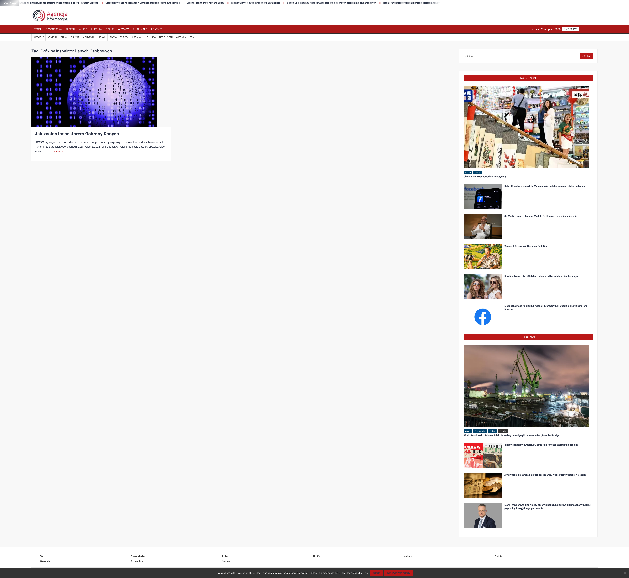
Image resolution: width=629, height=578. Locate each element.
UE (146, 37)
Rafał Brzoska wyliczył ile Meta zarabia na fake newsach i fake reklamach (545, 186)
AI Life (83, 29)
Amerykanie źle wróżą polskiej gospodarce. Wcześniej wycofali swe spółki (545, 475)
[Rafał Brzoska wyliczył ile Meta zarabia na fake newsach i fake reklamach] (483, 196)
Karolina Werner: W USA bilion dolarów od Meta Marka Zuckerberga (541, 276)
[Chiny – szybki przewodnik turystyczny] (526, 126)
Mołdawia (88, 37)
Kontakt (156, 29)
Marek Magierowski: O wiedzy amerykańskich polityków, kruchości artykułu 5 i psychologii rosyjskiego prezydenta (547, 506)
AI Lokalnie (140, 29)
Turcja (124, 37)
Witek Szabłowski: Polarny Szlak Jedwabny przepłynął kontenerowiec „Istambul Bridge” (512, 435)
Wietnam (181, 37)
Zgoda (376, 572)
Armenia (52, 37)
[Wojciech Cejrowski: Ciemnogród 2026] (483, 256)
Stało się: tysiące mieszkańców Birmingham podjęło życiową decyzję (76, 3)
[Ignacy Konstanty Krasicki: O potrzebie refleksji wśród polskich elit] (483, 455)
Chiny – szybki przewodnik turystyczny (485, 176)
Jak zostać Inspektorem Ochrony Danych (77, 134)
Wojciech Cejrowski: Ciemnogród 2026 (525, 246)
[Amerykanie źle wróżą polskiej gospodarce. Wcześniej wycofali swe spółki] (483, 485)
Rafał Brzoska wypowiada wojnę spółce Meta (429, 3)
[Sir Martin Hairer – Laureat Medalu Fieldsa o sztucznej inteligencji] (483, 226)
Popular (503, 431)
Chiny (64, 37)
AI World (39, 37)
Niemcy (102, 37)
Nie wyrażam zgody (398, 572)
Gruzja (75, 37)
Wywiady (123, 29)
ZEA (192, 37)
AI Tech (70, 29)
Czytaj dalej (57, 151)
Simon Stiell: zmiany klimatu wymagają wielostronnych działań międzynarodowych (265, 3)
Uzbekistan (166, 37)
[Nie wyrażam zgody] (625, 573)
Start (37, 29)
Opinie (110, 29)
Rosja (113, 37)
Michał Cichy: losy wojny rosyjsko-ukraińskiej (189, 3)
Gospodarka (54, 29)
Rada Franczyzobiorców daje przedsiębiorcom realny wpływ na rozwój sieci (357, 3)
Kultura (96, 29)
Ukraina (137, 37)
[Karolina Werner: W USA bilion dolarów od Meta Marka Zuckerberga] (483, 286)
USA (153, 37)
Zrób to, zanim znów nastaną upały (139, 3)
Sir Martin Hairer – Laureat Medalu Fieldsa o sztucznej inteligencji (540, 216)
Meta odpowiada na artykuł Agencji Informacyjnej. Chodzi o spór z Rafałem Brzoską (545, 307)
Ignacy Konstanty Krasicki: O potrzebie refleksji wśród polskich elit (541, 445)
